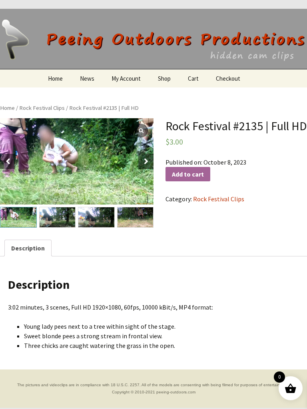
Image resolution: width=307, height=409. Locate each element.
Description (28, 248)
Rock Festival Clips (42, 107)
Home (55, 78)
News (87, 78)
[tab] (28, 248)
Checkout (228, 78)
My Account (126, 78)
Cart (193, 78)
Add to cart (188, 174)
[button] (146, 161)
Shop (164, 78)
